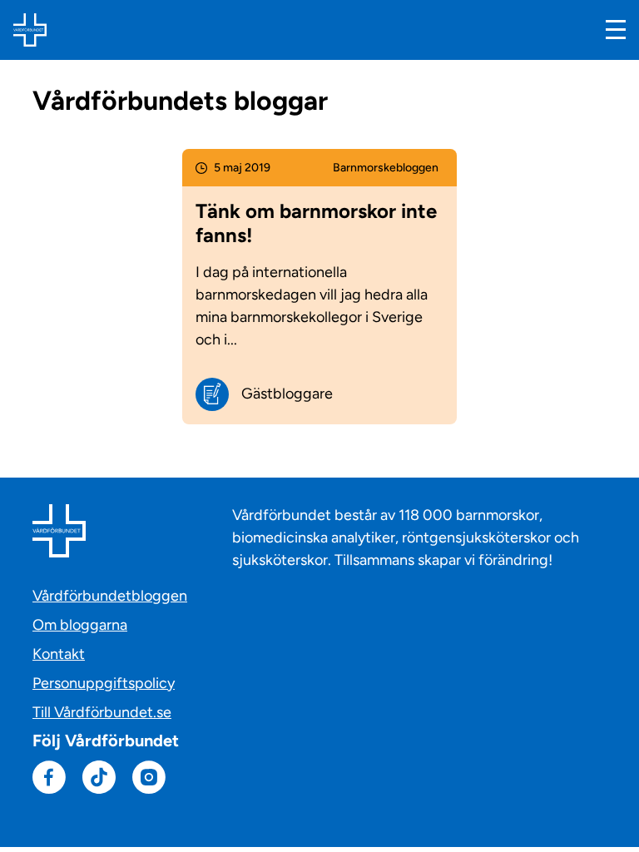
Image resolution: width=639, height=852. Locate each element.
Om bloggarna (79, 625)
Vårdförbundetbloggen (109, 596)
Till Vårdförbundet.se (101, 712)
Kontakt (58, 654)
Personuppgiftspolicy (103, 683)
